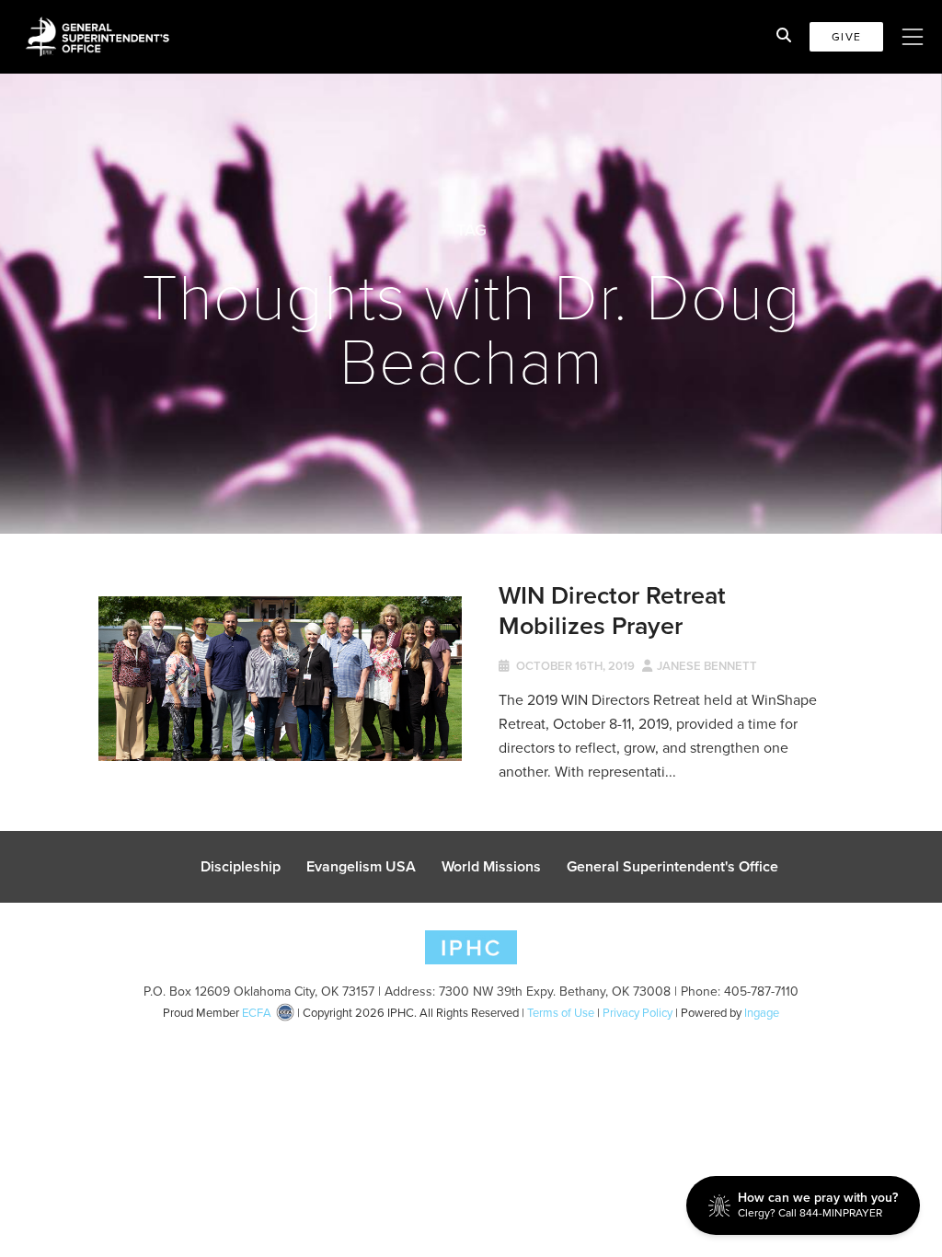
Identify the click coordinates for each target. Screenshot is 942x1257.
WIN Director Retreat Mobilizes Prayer (612, 609)
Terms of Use (560, 1012)
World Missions (491, 866)
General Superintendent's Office (672, 866)
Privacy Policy (637, 1012)
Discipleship (241, 866)
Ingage (761, 1012)
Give (846, 37)
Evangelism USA (361, 866)
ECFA (256, 1012)
